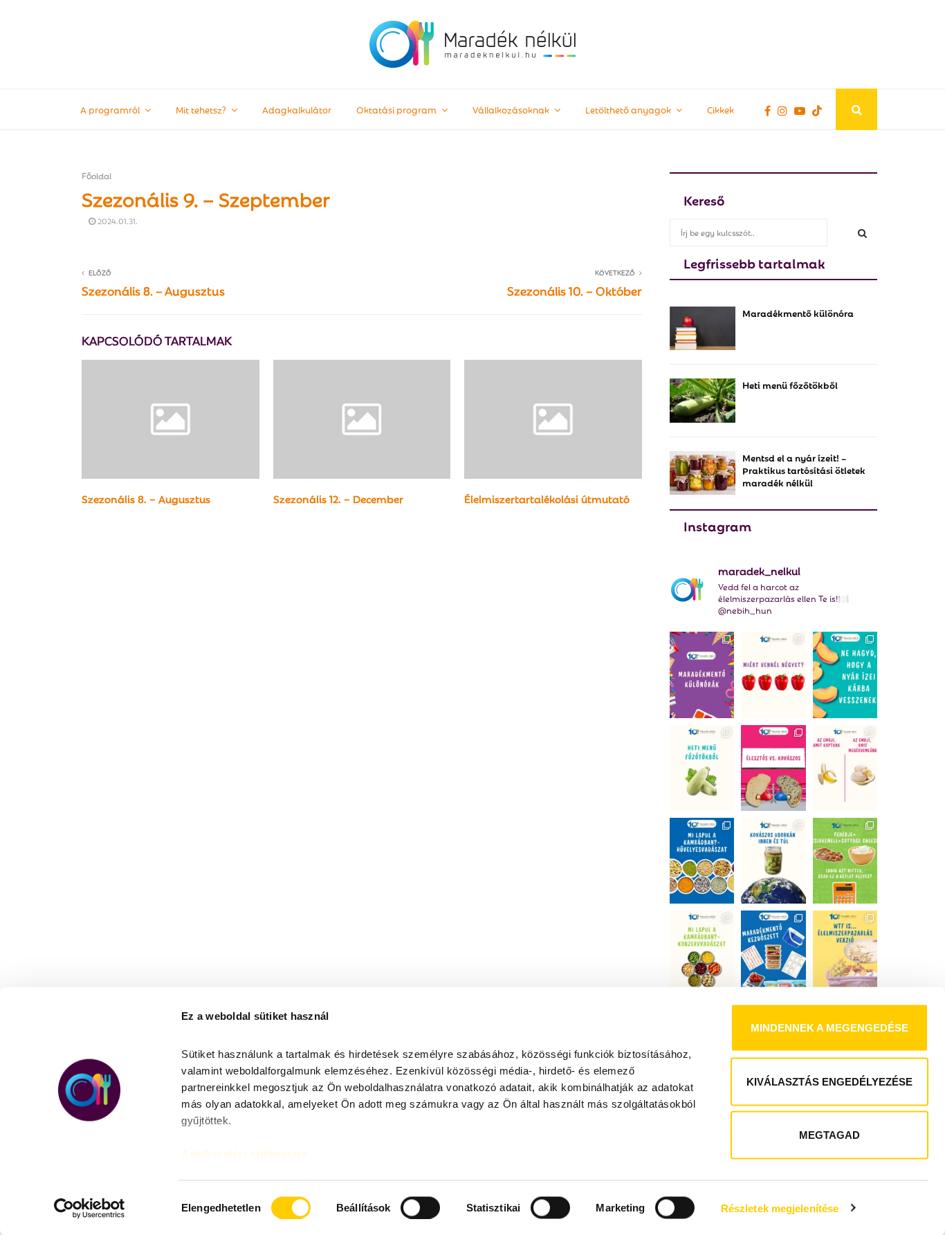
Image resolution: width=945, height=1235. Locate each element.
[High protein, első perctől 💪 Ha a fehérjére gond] (845, 861)
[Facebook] (771, 110)
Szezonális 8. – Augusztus (153, 290)
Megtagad (829, 1135)
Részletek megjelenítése (779, 1208)
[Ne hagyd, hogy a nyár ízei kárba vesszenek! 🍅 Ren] (845, 674)
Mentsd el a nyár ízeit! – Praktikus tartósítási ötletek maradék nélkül (803, 469)
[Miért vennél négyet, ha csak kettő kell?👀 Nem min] (773, 674)
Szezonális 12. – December (338, 498)
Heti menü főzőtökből (790, 384)
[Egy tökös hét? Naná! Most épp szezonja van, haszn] (702, 768)
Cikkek (720, 109)
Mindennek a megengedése (829, 1028)
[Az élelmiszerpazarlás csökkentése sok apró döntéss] (845, 953)
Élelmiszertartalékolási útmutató (547, 498)
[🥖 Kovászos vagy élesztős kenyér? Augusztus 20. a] (773, 768)
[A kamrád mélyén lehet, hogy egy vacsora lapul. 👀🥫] (702, 953)
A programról (110, 109)
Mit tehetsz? (201, 109)
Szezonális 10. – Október (574, 290)
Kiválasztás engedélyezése (829, 1081)
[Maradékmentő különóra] (702, 328)
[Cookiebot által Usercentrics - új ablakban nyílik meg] (89, 1208)
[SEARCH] (862, 232)
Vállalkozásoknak (510, 109)
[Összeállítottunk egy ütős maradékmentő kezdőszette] (773, 953)
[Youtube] (803, 110)
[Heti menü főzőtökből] (702, 400)
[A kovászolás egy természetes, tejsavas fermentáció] (773, 861)
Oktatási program (396, 109)
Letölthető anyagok (628, 109)
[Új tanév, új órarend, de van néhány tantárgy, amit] (702, 674)
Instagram (717, 525)
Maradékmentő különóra (798, 312)
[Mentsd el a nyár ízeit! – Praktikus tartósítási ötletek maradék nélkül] (702, 473)
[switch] (420, 1207)
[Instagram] (786, 110)
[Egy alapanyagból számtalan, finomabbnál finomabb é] (845, 768)
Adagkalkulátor (296, 109)
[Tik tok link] (820, 110)
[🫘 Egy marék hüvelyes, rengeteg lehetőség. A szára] (702, 861)
